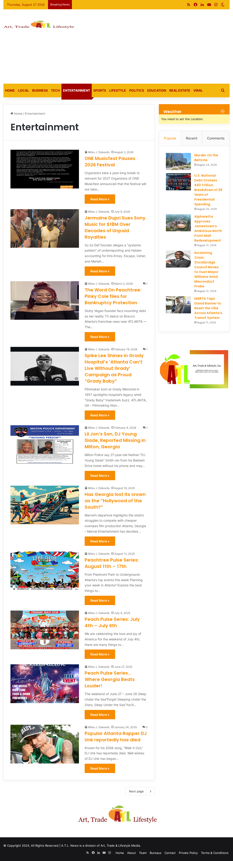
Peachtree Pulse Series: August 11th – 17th (112, 563)
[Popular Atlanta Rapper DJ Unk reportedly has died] (44, 744)
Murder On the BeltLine (206, 157)
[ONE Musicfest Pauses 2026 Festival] (44, 169)
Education (156, 90)
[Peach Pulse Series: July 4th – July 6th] (44, 630)
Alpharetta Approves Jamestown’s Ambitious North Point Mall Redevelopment (208, 228)
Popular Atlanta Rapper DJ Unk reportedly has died (116, 736)
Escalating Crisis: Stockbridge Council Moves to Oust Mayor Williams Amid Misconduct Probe (206, 269)
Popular (170, 138)
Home (10, 90)
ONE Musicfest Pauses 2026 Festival (110, 161)
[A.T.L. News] (38, 25)
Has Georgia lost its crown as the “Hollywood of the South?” (115, 500)
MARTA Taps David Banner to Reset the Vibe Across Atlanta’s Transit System (208, 308)
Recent (191, 138)
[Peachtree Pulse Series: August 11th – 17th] (44, 570)
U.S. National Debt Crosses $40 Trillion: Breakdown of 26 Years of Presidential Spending (208, 189)
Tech (55, 90)
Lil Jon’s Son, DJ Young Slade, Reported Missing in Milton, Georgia (115, 440)
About (131, 853)
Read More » (99, 199)
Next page (136, 791)
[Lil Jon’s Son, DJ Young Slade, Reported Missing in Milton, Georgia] (44, 444)
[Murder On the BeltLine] (178, 161)
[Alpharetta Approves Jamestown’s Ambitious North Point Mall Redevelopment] (178, 222)
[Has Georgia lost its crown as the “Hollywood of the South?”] (44, 505)
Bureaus (155, 853)
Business (40, 90)
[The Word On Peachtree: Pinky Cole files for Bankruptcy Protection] (44, 300)
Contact (170, 853)
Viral (198, 90)
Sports (99, 90)
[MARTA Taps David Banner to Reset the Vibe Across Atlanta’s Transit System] (178, 304)
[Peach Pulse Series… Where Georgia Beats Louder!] (44, 683)
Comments (216, 138)
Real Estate (179, 90)
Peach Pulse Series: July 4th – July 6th (112, 622)
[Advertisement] (157, 46)
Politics (136, 90)
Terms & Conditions (214, 853)
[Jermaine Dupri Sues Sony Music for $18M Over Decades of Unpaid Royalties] (44, 228)
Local (23, 90)
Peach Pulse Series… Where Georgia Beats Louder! (110, 679)
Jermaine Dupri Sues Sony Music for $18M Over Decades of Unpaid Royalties (115, 227)
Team (143, 853)
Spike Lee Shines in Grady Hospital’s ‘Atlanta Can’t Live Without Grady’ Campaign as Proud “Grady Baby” (114, 368)
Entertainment (76, 90)
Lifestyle (117, 90)
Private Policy (188, 853)
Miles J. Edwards (98, 152)
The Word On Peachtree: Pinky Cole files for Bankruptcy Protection (113, 296)
